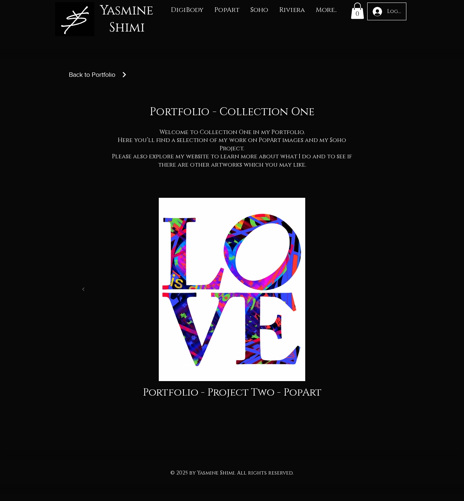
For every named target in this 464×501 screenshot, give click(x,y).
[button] (187, 10)
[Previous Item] (83, 289)
